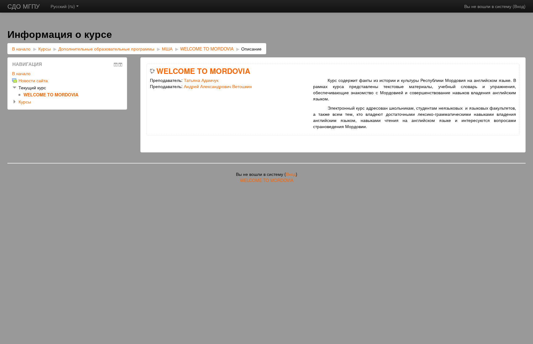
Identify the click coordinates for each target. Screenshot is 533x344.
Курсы (44, 49)
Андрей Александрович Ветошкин (218, 86)
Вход (519, 6)
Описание (251, 49)
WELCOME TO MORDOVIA (206, 49)
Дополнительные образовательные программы (106, 49)
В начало (21, 49)
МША (167, 49)
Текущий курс (32, 87)
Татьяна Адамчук (201, 80)
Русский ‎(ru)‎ (63, 6)
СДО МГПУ (23, 6)
